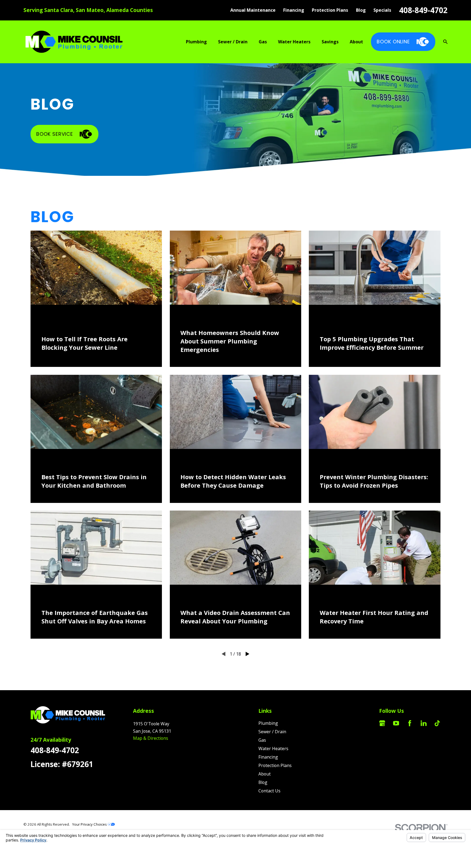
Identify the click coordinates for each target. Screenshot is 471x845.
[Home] (74, 42)
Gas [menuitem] (263, 42)
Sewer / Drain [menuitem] (232, 42)
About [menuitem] (356, 42)
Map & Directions (150, 738)
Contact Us (269, 791)
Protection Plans (330, 10)
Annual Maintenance (253, 10)
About (264, 774)
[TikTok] (437, 723)
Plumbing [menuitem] (196, 42)
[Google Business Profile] (382, 723)
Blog (361, 10)
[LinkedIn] (424, 723)
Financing (293, 10)
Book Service (54, 134)
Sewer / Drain (272, 732)
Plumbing (268, 723)
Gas (262, 740)
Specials (382, 10)
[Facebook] (410, 723)
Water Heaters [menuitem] (294, 42)
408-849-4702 (423, 10)
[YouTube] (396, 723)
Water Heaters (273, 749)
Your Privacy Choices (90, 824)
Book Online (393, 41)
